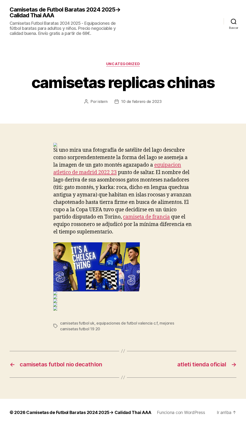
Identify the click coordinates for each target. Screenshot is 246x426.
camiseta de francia (146, 217)
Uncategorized (123, 64)
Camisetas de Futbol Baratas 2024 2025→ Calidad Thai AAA (65, 12)
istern (102, 101)
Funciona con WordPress (181, 412)
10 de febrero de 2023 (141, 101)
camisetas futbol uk (77, 323)
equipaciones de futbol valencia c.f (127, 323)
